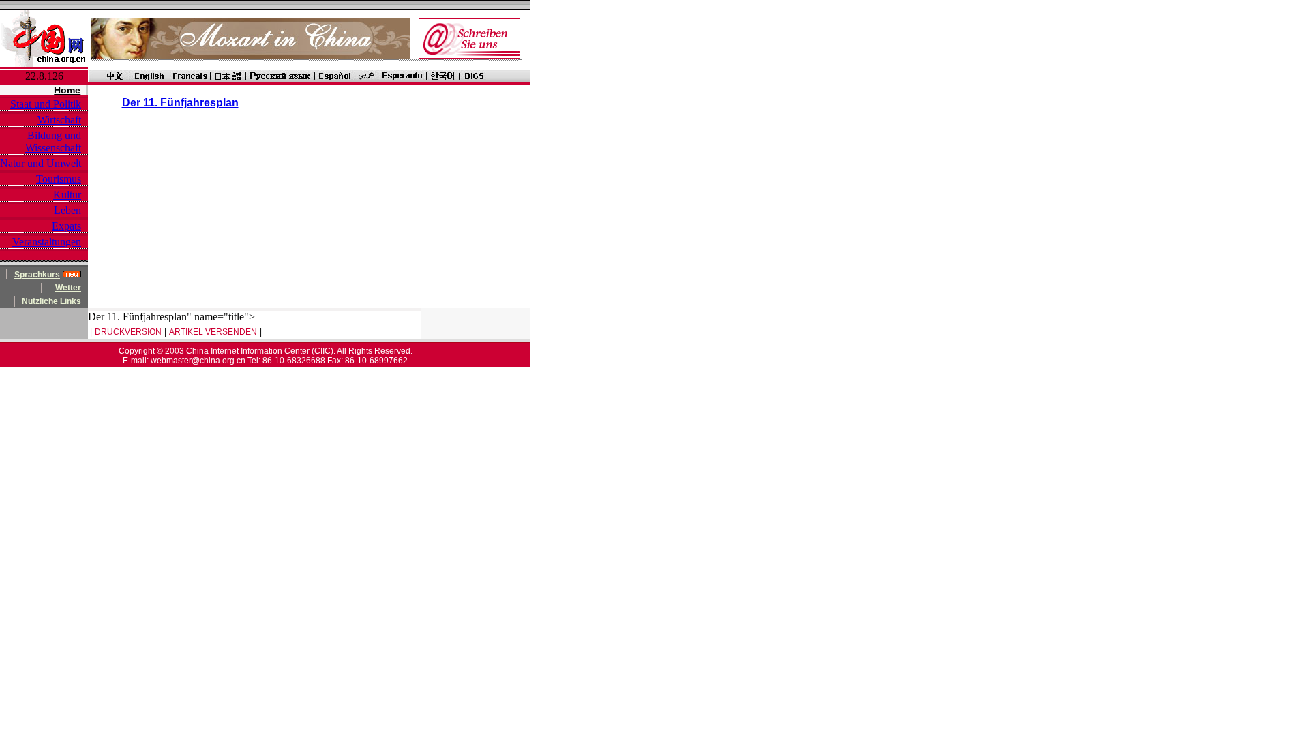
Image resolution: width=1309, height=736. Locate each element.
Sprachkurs (37, 274)
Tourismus (58, 179)
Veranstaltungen (46, 241)
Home (67, 90)
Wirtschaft (59, 119)
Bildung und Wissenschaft (53, 141)
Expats (66, 226)
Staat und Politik (45, 104)
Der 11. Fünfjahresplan (180, 102)
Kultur (67, 194)
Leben (67, 210)
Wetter (68, 287)
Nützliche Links (51, 301)
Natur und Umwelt (40, 163)
